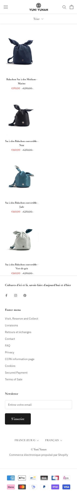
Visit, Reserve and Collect (21, 318)
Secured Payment (16, 372)
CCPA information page (19, 359)
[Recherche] (64, 7)
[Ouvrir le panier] (71, 7)
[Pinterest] (24, 295)
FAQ (7, 345)
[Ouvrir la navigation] (6, 7)
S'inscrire (17, 419)
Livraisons (11, 325)
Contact (10, 339)
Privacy (9, 352)
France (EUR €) (25, 440)
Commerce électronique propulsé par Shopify (38, 455)
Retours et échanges (18, 332)
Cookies (10, 366)
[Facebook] (6, 295)
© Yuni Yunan (38, 449)
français (52, 440)
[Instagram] (15, 295)
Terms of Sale (13, 379)
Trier (36, 19)
